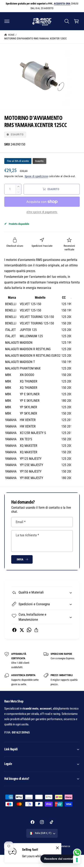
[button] (7, 21)
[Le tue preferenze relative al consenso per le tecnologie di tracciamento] (77, 860)
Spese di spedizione (36, 176)
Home (11, 34)
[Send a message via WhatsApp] (77, 852)
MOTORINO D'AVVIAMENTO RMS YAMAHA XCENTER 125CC (35, 38)
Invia (20, 559)
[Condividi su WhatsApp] (29, 629)
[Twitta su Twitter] (21, 629)
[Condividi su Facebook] (14, 629)
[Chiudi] (57, 848)
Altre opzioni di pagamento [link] (42, 211)
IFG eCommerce (62, 846)
